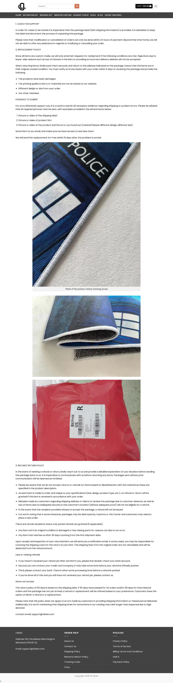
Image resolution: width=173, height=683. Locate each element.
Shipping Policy (72, 651)
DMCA (116, 656)
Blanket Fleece (81, 15)
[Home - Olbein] (24, 6)
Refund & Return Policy (76, 656)
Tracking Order (72, 662)
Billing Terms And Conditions (128, 651)
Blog (100, 15)
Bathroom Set (30, 15)
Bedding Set (46, 15)
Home (18, 15)
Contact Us (70, 646)
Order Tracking (113, 15)
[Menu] (155, 6)
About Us (69, 641)
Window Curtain (62, 15)
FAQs (67, 667)
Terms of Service (122, 646)
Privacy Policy (120, 641)
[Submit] (77, 6)
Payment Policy (121, 662)
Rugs (93, 15)
